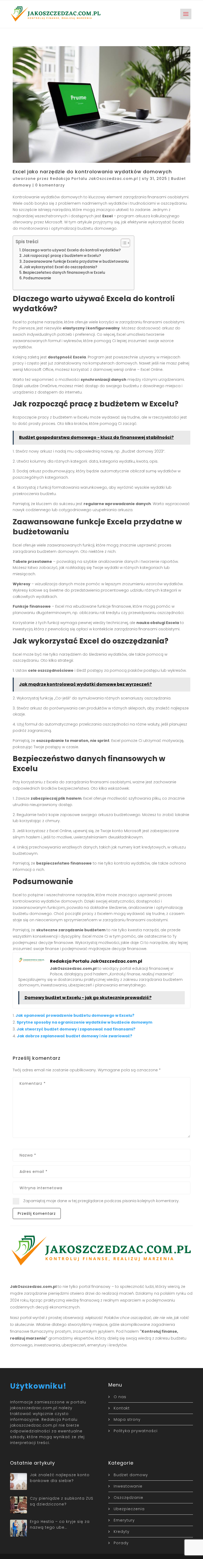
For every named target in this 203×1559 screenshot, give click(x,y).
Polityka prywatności (136, 1430)
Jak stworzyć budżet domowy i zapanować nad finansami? (76, 1029)
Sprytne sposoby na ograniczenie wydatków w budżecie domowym (84, 1022)
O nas (120, 1396)
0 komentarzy (50, 185)
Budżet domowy (131, 1475)
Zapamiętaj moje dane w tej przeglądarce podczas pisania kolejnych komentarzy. (101, 1200)
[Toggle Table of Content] (123, 242)
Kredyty (122, 1531)
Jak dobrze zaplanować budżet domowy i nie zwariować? (74, 1036)
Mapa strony (127, 1419)
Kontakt (122, 1408)
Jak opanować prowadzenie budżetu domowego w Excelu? (75, 1015)
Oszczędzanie (128, 1497)
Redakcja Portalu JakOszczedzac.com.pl (94, 178)
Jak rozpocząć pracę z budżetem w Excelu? (62, 255)
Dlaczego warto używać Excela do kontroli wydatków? (71, 250)
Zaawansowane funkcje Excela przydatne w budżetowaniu (76, 261)
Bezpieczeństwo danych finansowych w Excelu (64, 272)
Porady (121, 1543)
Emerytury (124, 1520)
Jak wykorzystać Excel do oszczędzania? (60, 267)
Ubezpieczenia (129, 1509)
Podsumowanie (37, 278)
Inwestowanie (128, 1486)
